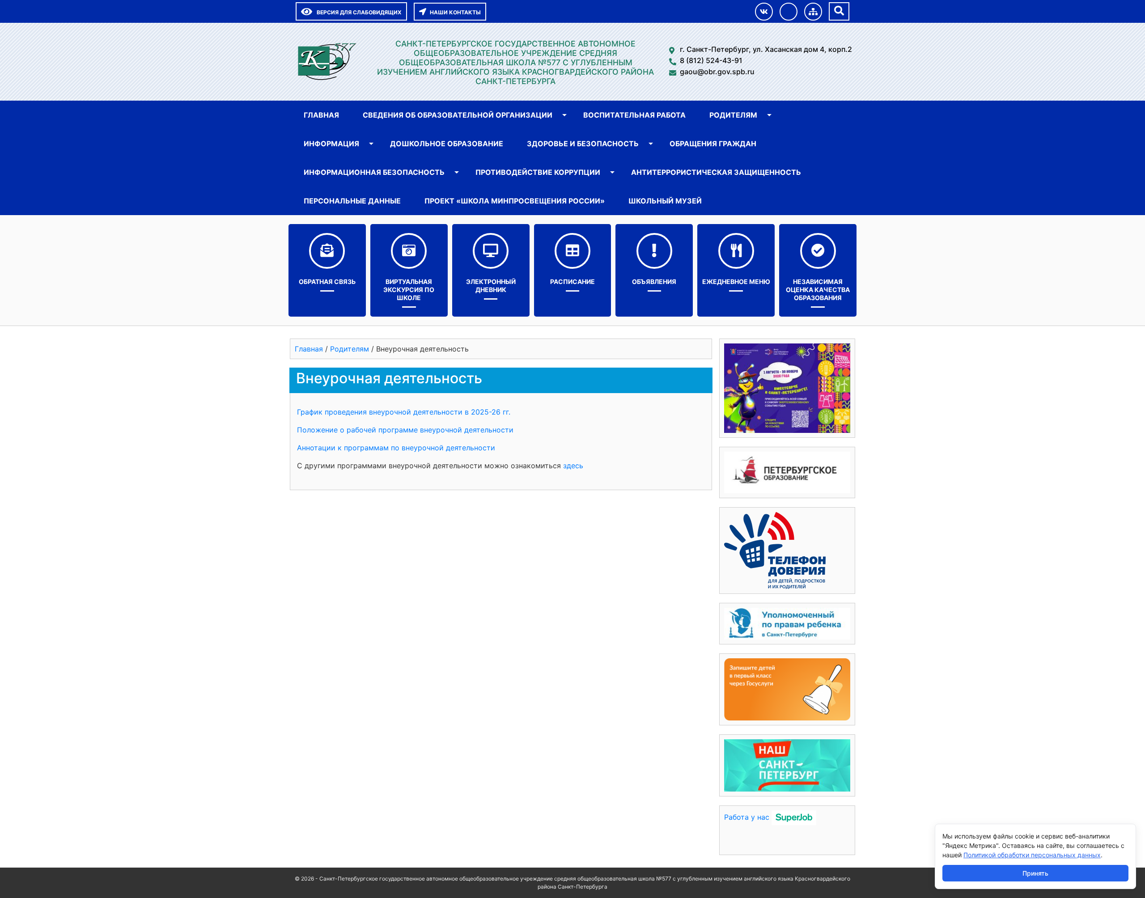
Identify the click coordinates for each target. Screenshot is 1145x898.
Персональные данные (352, 200)
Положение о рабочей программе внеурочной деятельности (405, 429)
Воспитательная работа (634, 114)
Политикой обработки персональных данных (1032, 855)
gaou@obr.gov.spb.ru (717, 71)
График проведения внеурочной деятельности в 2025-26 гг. (403, 411)
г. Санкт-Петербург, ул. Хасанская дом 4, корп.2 (766, 49)
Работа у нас (746, 817)
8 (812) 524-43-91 (711, 60)
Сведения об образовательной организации (457, 114)
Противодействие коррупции (537, 172)
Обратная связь (327, 281)
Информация (331, 143)
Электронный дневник (491, 285)
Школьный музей (665, 200)
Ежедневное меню (736, 281)
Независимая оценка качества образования (818, 289)
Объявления (654, 281)
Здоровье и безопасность (583, 143)
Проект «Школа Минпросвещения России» (514, 200)
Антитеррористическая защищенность (716, 172)
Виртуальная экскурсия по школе (408, 289)
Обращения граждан (713, 143)
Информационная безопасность (374, 172)
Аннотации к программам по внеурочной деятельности (396, 447)
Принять (1035, 873)
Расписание (572, 281)
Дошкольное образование (446, 143)
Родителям (733, 114)
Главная (321, 114)
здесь (573, 465)
